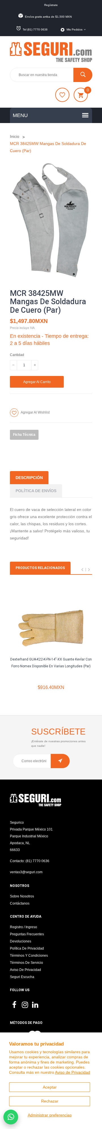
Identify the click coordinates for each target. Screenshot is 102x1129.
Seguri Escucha (22, 977)
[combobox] (51, 75)
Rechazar (49, 1101)
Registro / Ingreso (23, 927)
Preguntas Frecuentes (27, 934)
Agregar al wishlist (35, 412)
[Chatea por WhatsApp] (10, 1117)
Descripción (29, 477)
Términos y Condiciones (29, 956)
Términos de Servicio (26, 963)
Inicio (14, 136)
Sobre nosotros (22, 896)
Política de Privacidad (27, 948)
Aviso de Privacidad (72, 1072)
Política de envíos (36, 490)
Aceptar (50, 1087)
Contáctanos (19, 903)
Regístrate (51, 5)
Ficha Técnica (24, 435)
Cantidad (17, 355)
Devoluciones (20, 941)
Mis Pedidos (74, 29)
